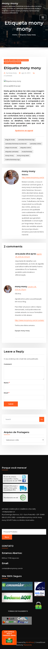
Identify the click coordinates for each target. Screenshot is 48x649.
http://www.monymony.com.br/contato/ (29, 320)
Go (42, 419)
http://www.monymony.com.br (33, 177)
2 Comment (8, 76)
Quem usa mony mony (12, 63)
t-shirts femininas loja (12, 159)
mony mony (10, 3)
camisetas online (35, 144)
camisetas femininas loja (26, 140)
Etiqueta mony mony (28, 35)
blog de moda (10, 140)
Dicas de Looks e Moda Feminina (16, 60)
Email (6, 393)
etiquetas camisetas (11, 151)
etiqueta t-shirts (25, 147)
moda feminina (27, 151)
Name (7, 383)
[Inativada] (39, 589)
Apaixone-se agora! (24, 130)
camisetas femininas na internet (15, 144)
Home (14, 35)
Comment (8, 364)
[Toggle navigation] (43, 17)
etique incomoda (11, 147)
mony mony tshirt (23, 155)
